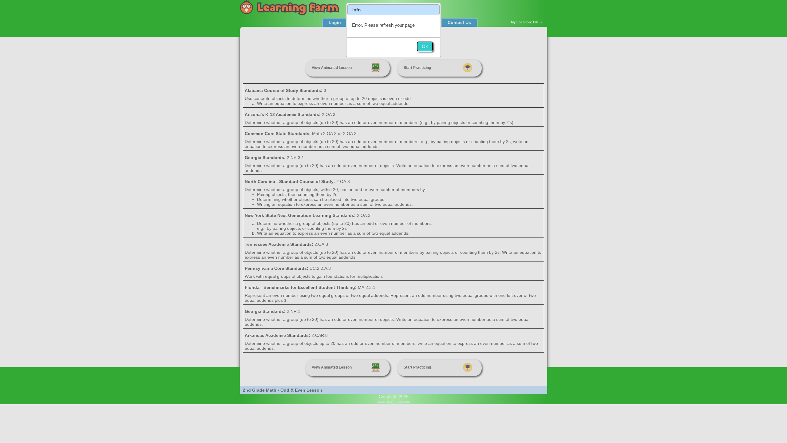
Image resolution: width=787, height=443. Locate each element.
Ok (425, 46)
